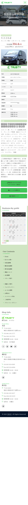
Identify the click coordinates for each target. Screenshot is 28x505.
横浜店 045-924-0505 (14, 183)
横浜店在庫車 (8, 266)
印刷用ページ (15, 196)
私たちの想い (8, 260)
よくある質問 (8, 290)
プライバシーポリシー (11, 303)
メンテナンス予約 (10, 296)
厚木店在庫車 (8, 269)
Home (6, 256)
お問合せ (7, 293)
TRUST (9, 414)
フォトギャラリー (10, 287)
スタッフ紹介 (8, 278)
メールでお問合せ (15, 190)
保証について (8, 272)
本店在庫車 (8, 263)
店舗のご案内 (8, 284)
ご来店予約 (8, 299)
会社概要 (7, 275)
